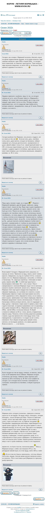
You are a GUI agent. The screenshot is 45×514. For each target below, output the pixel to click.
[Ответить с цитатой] (40, 77)
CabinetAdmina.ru (30, 509)
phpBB (19, 507)
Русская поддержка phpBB (22, 510)
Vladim (4, 42)
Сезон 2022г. (7, 27)
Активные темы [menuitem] (16, 20)
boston (11, 30)
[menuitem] (3, 15)
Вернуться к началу (7, 76)
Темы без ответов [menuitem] (6, 20)
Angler (15, 30)
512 (10, 49)
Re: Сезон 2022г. (6, 92)
